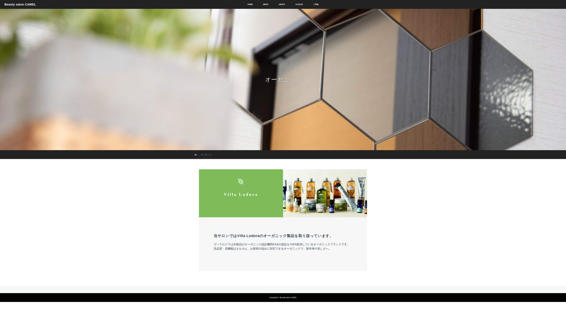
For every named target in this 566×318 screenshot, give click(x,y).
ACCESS (299, 4)
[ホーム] (195, 151)
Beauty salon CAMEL (20, 4)
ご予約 (316, 4)
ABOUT (282, 4)
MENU (265, 4)
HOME (250, 4)
